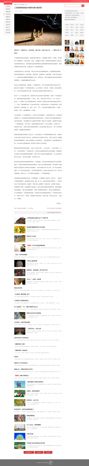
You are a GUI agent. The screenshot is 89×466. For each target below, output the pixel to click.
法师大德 (8, 14)
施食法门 (77, 32)
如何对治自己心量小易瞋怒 (55, 208)
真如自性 (72, 24)
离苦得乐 (67, 32)
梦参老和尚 (67, 45)
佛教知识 (8, 19)
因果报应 (81, 32)
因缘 (77, 29)
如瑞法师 (72, 52)
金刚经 (77, 27)
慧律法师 (76, 52)
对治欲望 (81, 24)
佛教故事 (8, 11)
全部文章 (8, 24)
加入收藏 (72, 1)
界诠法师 (72, 58)
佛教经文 (8, 16)
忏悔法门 (72, 27)
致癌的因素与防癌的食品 (70, 19)
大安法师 (22, 4)
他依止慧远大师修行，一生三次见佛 (25, 208)
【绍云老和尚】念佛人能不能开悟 (72, 15)
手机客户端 (58, 212)
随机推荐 (8, 9)
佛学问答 (8, 29)
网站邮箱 (53, 212)
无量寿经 (72, 35)
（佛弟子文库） (46, 462)
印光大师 (76, 45)
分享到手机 (49, 212)
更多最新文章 (29, 452)
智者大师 (72, 45)
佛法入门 (8, 27)
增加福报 (67, 29)
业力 (77, 35)
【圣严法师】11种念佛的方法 (71, 17)
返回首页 (48, 452)
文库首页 (8, 6)
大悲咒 (77, 24)
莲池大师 (72, 65)
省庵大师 (67, 58)
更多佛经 (39, 452)
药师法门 (81, 35)
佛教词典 (8, 22)
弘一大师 (81, 52)
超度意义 (67, 35)
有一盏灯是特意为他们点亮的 (71, 10)
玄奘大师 (81, 45)
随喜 (72, 32)
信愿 (67, 27)
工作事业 (81, 27)
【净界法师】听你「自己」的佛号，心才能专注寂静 (76, 13)
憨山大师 (81, 65)
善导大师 (76, 58)
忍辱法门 (72, 29)
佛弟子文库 (16, 4)
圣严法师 (67, 65)
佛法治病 (67, 24)
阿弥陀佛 (8, 32)
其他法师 (76, 65)
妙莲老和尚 (82, 58)
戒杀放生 (81, 29)
